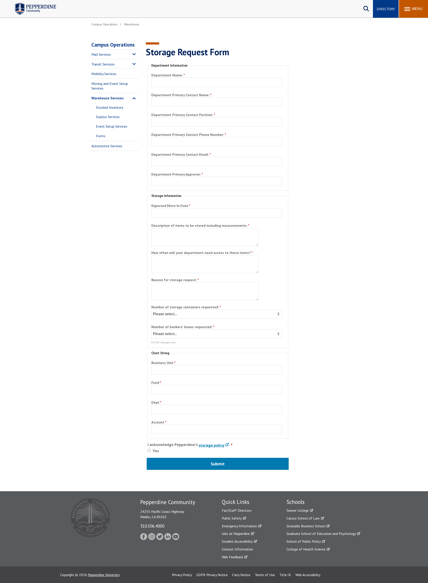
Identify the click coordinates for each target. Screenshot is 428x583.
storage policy (211, 445)
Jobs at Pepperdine (236, 533)
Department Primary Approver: (176, 174)
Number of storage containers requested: (185, 307)
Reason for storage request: (174, 280)
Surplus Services (108, 117)
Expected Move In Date (169, 206)
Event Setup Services (111, 126)
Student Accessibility (237, 541)
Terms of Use (265, 575)
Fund (155, 383)
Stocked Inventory (109, 107)
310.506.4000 (152, 526)
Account (157, 422)
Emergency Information (239, 526)
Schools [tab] (295, 501)
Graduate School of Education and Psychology (321, 533)
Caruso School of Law (303, 518)
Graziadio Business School (305, 526)
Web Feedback (232, 557)
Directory (386, 9)
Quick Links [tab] (235, 501)
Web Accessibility (307, 575)
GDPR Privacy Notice (212, 575)
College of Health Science (305, 549)
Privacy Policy (182, 575)
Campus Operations (113, 44)
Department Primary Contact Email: (180, 155)
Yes (156, 451)
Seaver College (297, 510)
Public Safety (232, 518)
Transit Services (103, 64)
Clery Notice (241, 575)
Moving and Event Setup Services (109, 85)
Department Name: (167, 75)
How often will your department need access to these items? (201, 253)
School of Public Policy (303, 541)
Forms (100, 136)
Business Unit (162, 363)
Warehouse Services (107, 98)
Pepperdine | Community (32, 4)
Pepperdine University (104, 575)
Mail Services (101, 54)
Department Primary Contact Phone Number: (187, 135)
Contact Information (237, 549)
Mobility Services (103, 74)
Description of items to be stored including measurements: (199, 226)
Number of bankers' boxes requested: (181, 327)
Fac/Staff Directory (236, 510)
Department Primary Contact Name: (180, 95)
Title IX (285, 575)
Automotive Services (106, 146)
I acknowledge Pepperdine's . (189, 445)
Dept (155, 403)
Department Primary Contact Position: (182, 115)
